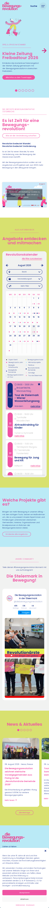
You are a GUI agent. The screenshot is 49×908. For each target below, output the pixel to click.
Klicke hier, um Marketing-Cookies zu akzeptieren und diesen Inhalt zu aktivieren (24, 195)
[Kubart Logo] (13, 841)
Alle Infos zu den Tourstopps (18, 77)
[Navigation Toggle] (43, 6)
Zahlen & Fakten (9, 846)
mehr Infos (35, 406)
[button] (45, 851)
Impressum (30, 905)
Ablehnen (24, 899)
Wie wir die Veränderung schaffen (21, 135)
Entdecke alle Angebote (17, 534)
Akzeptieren (24, 892)
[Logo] (12, 6)
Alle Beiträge (24, 812)
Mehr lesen (10, 800)
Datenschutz (20, 905)
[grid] (24, 428)
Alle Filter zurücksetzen (32, 258)
